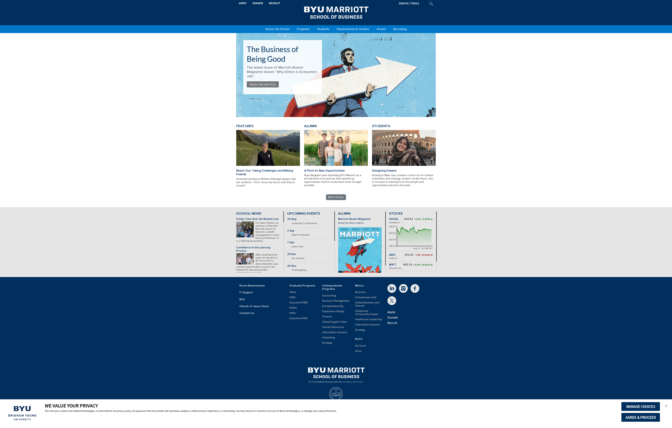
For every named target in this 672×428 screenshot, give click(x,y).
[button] (666, 406)
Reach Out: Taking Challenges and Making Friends (264, 172)
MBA (292, 297)
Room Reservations (252, 285)
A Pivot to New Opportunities (324, 170)
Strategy (327, 342)
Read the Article (263, 84)
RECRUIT (274, 3)
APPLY (243, 3)
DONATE (258, 3)
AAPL (392, 255)
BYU (242, 299)
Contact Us (246, 313)
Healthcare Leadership (368, 319)
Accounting (329, 295)
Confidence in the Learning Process (253, 249)
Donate (392, 317)
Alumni (381, 29)
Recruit (392, 323)
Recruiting (400, 29)
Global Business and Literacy (367, 304)
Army (358, 350)
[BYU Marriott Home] (336, 12)
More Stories (336, 197)
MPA (292, 312)
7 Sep (290, 242)
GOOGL (393, 219)
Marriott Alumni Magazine (354, 219)
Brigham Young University (329, 382)
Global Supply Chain (334, 321)
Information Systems (334, 332)
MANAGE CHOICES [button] (640, 406)
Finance (327, 316)
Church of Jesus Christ (254, 306)
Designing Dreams (384, 170)
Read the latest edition (351, 222)
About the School (277, 29)
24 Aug (291, 219)
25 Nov (291, 254)
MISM (293, 307)
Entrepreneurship (333, 305)
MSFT (392, 264)
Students (323, 29)
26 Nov (291, 266)
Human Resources (333, 326)
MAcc (292, 291)
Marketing (328, 337)
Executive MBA (298, 302)
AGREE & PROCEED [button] (641, 417)
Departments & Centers (353, 29)
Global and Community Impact (366, 312)
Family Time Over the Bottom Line (257, 219)
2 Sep (290, 230)
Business (360, 291)
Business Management (335, 300)
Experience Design (333, 311)
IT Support (246, 292)
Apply (391, 312)
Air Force (360, 345)
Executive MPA (298, 318)
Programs (303, 29)
